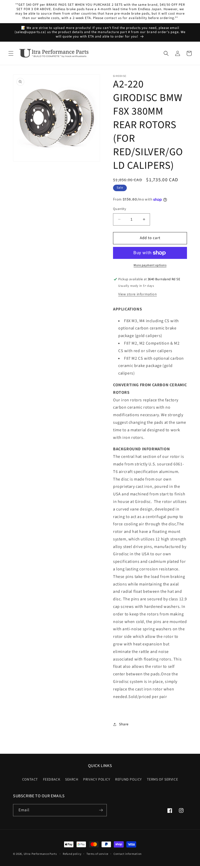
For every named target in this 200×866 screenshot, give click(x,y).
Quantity (119, 209)
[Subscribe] (101, 810)
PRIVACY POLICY (96, 779)
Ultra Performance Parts (40, 854)
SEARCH (71, 779)
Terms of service (97, 854)
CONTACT (30, 779)
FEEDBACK (51, 779)
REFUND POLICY (128, 779)
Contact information (128, 854)
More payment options (150, 265)
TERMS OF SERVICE (162, 779)
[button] (11, 53)
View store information (137, 294)
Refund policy (72, 854)
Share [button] (124, 724)
